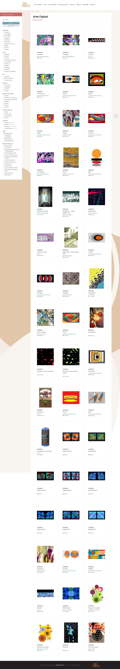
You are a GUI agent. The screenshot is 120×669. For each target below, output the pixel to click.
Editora (78, 4)
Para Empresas (63, 4)
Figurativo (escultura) (10, 60)
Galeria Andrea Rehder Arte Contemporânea (12, 150)
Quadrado (7, 87)
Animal (6, 56)
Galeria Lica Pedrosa (10, 162)
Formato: (5, 83)
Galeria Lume (8, 164)
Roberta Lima (67, 135)
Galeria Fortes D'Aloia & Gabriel (11, 157)
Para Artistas (52, 4)
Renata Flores (67, 215)
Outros (7, 91)
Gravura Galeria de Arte (11, 167)
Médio (10, 124)
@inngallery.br (60, 665)
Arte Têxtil (7, 36)
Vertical (7, 89)
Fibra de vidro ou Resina (11, 99)
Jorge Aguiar (92, 213)
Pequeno (9, 122)
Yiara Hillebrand (42, 213)
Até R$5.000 (8, 137)
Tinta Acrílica (8, 116)
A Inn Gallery (38, 4)
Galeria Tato (8, 166)
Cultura (7, 58)
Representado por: (7, 144)
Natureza (7, 64)
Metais (6, 103)
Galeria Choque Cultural (11, 155)
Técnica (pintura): (7, 110)
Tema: (4, 52)
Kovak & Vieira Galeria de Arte (11, 170)
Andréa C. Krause (68, 174)
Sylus (90, 56)
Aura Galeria (8, 147)
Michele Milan (67, 295)
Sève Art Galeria (9, 173)
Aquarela (7, 32)
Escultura (7, 40)
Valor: (4, 131)
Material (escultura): (8, 94)
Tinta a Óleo (8, 114)
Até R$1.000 (8, 135)
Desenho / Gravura (10, 43)
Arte (45, 4)
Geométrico (8, 62)
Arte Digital (8, 34)
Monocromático (9, 78)
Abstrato (7, 54)
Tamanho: (5, 120)
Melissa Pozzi (41, 334)
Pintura (7, 47)
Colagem (7, 38)
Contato (92, 4)
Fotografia (7, 41)
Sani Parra (91, 295)
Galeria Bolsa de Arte (10, 153)
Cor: (3, 74)
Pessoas (7, 69)
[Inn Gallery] (26, 4)
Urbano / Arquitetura (10, 71)
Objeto (7, 65)
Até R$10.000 (8, 139)
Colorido (7, 76)
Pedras (7, 105)
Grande (11, 126)
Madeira (7, 101)
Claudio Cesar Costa (69, 95)
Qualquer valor (9, 133)
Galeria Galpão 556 (10, 160)
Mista (6, 45)
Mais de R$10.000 (9, 141)
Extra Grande (11, 128)
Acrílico (7, 95)
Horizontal (7, 85)
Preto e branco (9, 80)
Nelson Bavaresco (43, 56)
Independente (8, 146)
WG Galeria (8, 175)
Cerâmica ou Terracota (11, 97)
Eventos (72, 4)
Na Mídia (85, 4)
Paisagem (7, 67)
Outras (7, 49)
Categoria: (5, 30)
